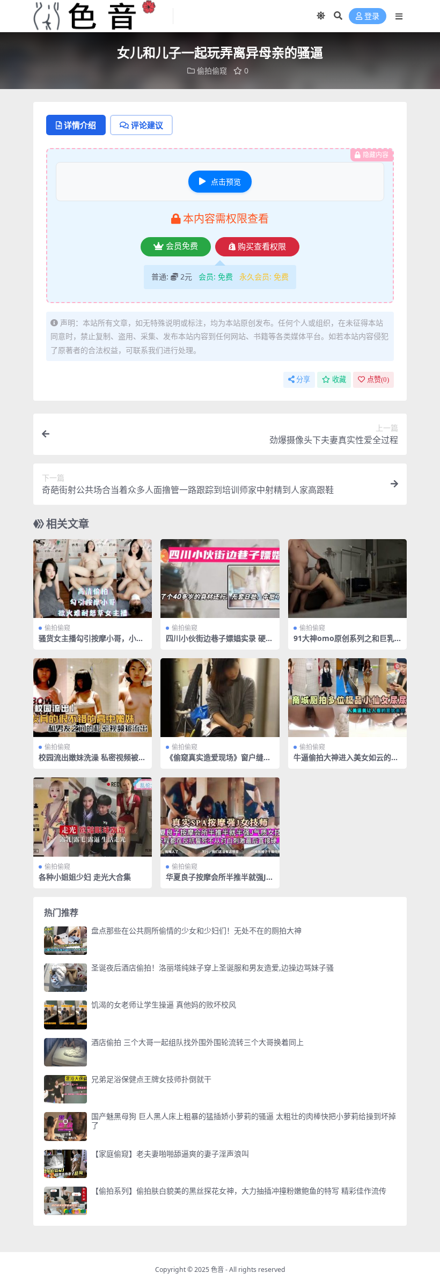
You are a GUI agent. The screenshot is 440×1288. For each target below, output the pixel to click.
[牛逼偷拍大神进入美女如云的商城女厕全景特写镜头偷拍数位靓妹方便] (347, 698)
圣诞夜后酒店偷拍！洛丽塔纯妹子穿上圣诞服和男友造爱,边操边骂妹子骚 (212, 967)
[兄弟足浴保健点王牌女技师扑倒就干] (65, 1089)
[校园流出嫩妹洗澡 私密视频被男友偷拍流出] (92, 698)
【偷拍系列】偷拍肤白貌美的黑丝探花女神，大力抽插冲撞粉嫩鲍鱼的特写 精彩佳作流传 (238, 1191)
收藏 (339, 380)
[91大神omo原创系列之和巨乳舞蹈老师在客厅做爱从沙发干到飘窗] (347, 579)
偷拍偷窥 (212, 70)
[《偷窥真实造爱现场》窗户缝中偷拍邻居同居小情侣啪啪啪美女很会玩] (219, 698)
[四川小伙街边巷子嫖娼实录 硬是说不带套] (219, 579)
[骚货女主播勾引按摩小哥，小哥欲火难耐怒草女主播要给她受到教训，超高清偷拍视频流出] (92, 579)
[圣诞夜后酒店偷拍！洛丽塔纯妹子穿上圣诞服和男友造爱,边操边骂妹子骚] (65, 977)
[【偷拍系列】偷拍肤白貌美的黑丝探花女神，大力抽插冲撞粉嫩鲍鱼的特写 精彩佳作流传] (65, 1201)
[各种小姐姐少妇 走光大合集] (92, 817)
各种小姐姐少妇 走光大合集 (85, 877)
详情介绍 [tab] (80, 125)
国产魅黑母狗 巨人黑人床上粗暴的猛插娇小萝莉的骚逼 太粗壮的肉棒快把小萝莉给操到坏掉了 (243, 1120)
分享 (303, 380)
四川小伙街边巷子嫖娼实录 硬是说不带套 (219, 642)
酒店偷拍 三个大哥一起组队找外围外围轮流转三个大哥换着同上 (197, 1042)
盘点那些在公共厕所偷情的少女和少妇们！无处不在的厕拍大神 (196, 930)
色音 (217, 1269)
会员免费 (182, 246)
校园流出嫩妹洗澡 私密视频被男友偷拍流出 (92, 761)
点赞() (378, 380)
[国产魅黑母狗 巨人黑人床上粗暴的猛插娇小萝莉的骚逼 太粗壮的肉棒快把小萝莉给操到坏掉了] (65, 1126)
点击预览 (226, 181)
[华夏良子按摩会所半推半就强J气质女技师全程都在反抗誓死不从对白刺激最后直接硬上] (219, 817)
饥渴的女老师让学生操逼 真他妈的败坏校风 (163, 1004)
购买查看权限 (262, 246)
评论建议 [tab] (147, 125)
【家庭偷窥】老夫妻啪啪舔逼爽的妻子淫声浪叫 (170, 1154)
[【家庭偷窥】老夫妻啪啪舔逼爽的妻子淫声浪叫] (65, 1164)
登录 (371, 16)
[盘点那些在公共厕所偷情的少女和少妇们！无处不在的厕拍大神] (65, 940)
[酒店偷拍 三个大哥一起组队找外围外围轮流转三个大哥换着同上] (65, 1052)
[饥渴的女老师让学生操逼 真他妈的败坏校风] (65, 1014)
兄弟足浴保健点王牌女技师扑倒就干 (151, 1079)
